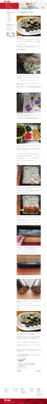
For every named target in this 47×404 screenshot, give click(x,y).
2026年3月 (9, 21)
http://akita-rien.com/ (23, 366)
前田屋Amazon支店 (32, 390)
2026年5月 (9, 17)
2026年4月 (9, 19)
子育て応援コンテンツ (10, 26)
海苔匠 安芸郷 (31, 389)
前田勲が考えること (23, 389)
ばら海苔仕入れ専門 (32, 391)
